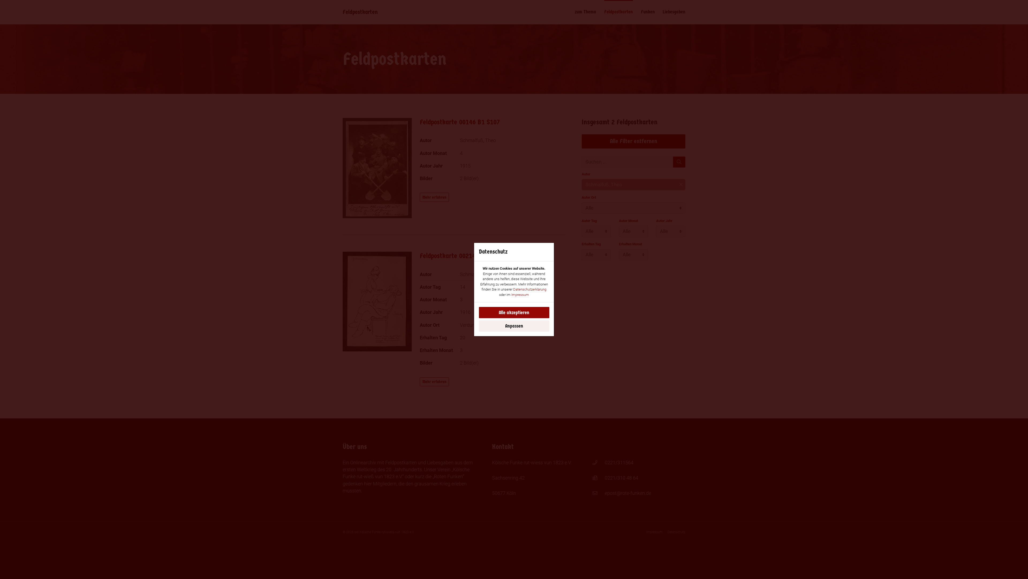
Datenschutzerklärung (529, 289)
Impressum (520, 295)
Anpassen (514, 326)
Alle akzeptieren (514, 312)
